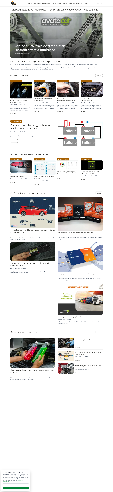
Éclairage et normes (56, 3)
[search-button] (98, 3)
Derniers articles (32, 3)
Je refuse (16, 484)
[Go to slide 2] (98, 55)
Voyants (86, 3)
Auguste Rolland (14, 104)
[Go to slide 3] (100, 55)
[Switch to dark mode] (101, 3)
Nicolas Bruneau (18, 53)
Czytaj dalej (14, 141)
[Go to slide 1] (97, 55)
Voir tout (99, 75)
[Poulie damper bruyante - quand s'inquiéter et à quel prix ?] (56, 35)
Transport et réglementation (44, 3)
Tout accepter (16, 488)
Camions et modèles (67, 3)
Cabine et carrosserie (78, 3)
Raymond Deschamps (62, 102)
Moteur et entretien (21, 42)
